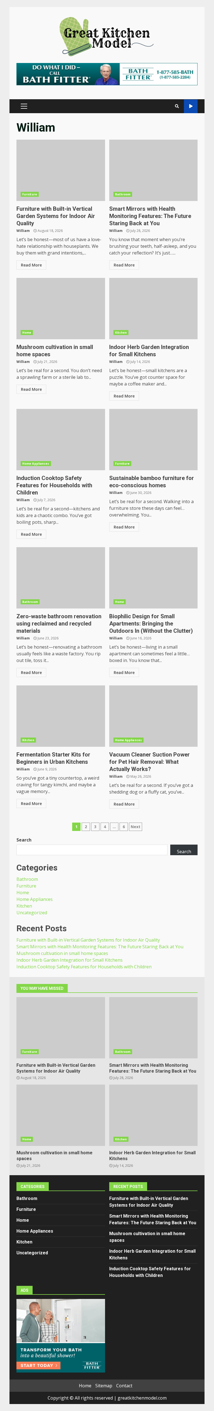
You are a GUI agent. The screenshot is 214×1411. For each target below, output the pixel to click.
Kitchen (121, 332)
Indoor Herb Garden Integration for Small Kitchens (153, 308)
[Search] (177, 106)
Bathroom (123, 194)
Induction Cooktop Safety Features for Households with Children (60, 439)
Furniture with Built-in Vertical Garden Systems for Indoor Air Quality (60, 170)
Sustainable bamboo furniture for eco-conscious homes (153, 439)
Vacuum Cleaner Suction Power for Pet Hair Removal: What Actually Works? (153, 716)
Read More (31, 265)
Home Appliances (35, 464)
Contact (124, 1386)
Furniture (29, 194)
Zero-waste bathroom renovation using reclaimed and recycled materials (60, 577)
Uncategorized (31, 913)
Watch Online (191, 106)
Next (135, 826)
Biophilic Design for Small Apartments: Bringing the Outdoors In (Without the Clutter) (153, 577)
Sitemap (103, 1386)
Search (23, 840)
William (23, 230)
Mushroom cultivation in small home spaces (60, 308)
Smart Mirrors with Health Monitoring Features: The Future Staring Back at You (153, 170)
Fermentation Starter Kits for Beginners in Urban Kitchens (60, 716)
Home (26, 332)
